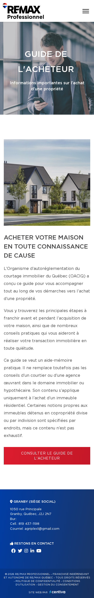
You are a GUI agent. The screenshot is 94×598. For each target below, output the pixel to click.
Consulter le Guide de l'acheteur (47, 456)
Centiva (57, 591)
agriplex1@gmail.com (42, 529)
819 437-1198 (29, 524)
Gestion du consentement (58, 584)
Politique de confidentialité (38, 581)
